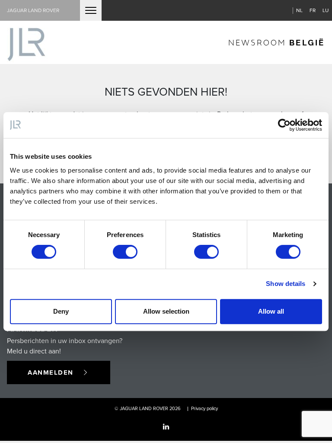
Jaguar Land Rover (33, 10)
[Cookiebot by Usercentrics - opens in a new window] (284, 125)
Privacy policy (204, 408)
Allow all (271, 311)
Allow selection (166, 311)
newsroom (276, 42)
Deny (61, 311)
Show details (285, 283)
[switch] (125, 252)
